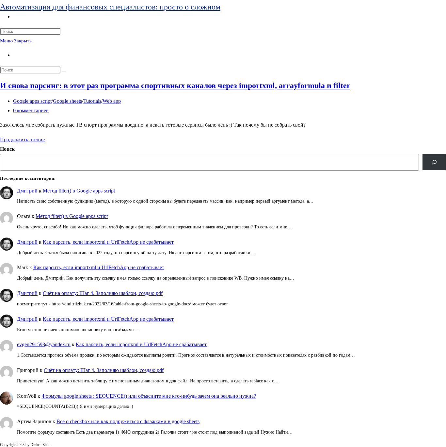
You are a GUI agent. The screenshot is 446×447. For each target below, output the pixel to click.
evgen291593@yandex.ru (44, 344)
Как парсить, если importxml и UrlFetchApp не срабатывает (108, 242)
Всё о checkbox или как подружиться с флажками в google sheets (127, 421)
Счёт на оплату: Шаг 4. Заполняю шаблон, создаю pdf (103, 293)
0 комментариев (31, 110)
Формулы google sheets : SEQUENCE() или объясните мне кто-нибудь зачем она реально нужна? (148, 396)
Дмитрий (27, 190)
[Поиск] (434, 162)
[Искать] (64, 71)
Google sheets (67, 101)
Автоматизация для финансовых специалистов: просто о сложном (110, 7)
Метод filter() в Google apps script (79, 190)
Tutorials (92, 101)
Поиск (7, 149)
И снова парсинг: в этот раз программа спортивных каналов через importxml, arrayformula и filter (175, 85)
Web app (112, 101)
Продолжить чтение (22, 139)
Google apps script (32, 101)
